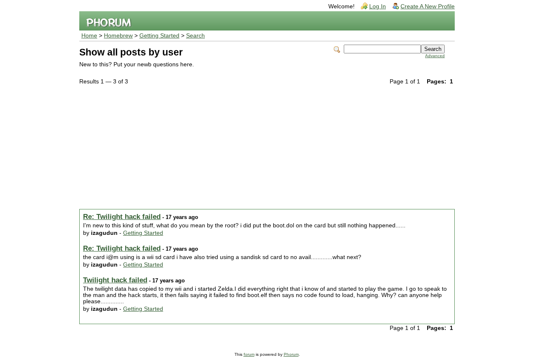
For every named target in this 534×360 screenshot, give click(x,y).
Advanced (435, 55)
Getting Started (159, 36)
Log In (377, 6)
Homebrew (118, 36)
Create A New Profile (427, 6)
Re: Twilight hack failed (122, 217)
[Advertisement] (267, 148)
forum (249, 354)
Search (195, 36)
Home (89, 36)
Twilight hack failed (115, 280)
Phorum (291, 354)
